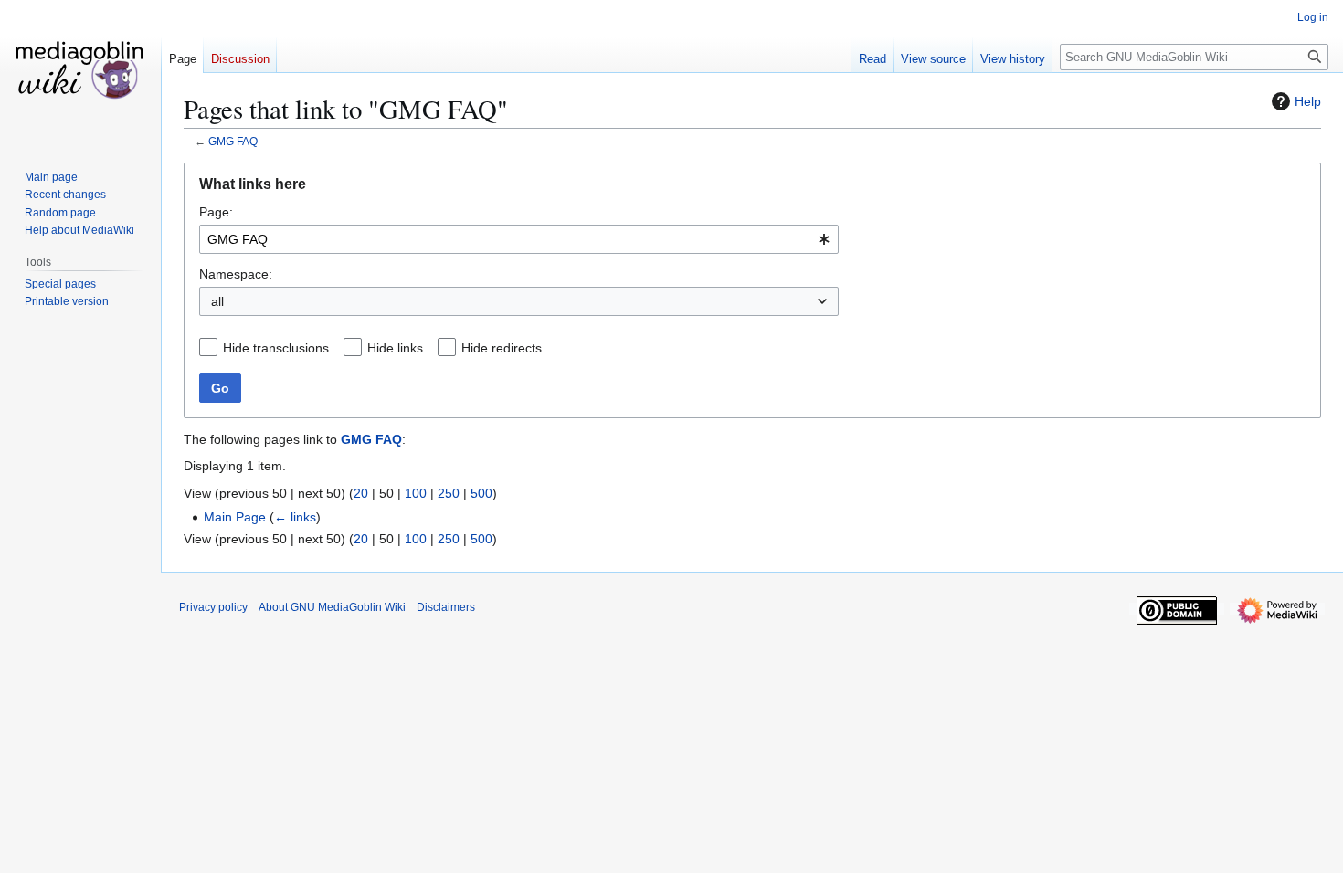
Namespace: (235, 274)
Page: (216, 212)
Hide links (395, 348)
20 (361, 493)
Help (1308, 101)
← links (295, 517)
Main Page (235, 517)
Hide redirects (501, 348)
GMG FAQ (233, 141)
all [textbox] (217, 301)
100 (416, 493)
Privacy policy (213, 607)
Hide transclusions (276, 348)
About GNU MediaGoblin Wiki (332, 607)
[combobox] (519, 239)
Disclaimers (446, 607)
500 (481, 493)
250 (449, 493)
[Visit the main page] (80, 73)
